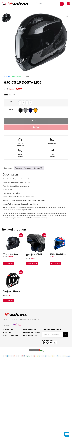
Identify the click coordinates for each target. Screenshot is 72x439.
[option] (19, 103)
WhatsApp (17, 76)
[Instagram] (47, 342)
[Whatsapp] (55, 342)
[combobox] (48, 4)
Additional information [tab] (23, 168)
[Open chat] (67, 434)
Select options (8, 263)
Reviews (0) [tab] (38, 168)
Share (8, 76)
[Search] (65, 334)
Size (11, 101)
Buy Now (36, 127)
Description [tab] (8, 168)
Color (11, 109)
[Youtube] (51, 342)
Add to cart (36, 121)
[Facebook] (44, 342)
